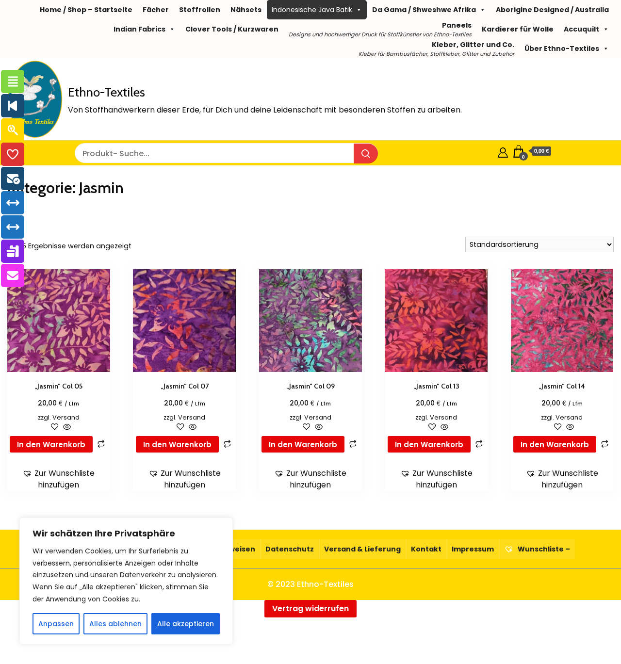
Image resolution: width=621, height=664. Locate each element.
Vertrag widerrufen (310, 608)
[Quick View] (66, 427)
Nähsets (245, 10)
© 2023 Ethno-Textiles (310, 584)
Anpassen (56, 624)
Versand (66, 417)
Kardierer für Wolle (518, 29)
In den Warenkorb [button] (51, 444)
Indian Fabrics (139, 29)
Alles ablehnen (115, 624)
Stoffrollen (199, 10)
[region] (126, 581)
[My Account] (503, 151)
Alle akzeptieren (185, 624)
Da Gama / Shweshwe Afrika (424, 10)
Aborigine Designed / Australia (552, 10)
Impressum (473, 549)
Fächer (156, 10)
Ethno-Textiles (106, 92)
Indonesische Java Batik (312, 10)
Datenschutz (289, 549)
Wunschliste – (543, 549)
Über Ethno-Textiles (561, 48)
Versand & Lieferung (362, 549)
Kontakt (426, 549)
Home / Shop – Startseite (86, 10)
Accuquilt (581, 29)
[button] (58, 479)
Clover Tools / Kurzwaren (231, 29)
